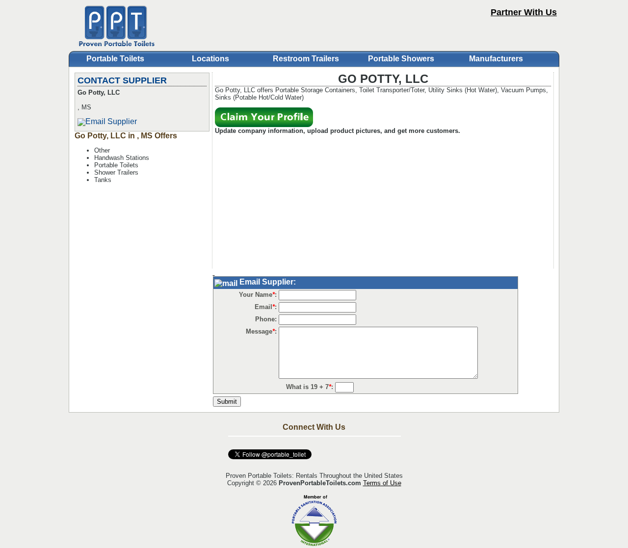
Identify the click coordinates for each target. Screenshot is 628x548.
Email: (266, 307)
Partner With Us (524, 12)
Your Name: (258, 294)
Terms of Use (382, 483)
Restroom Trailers (306, 58)
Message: (261, 331)
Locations (210, 58)
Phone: (266, 319)
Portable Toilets (115, 58)
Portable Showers (401, 58)
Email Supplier (111, 121)
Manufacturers (496, 58)
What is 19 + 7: (309, 387)
